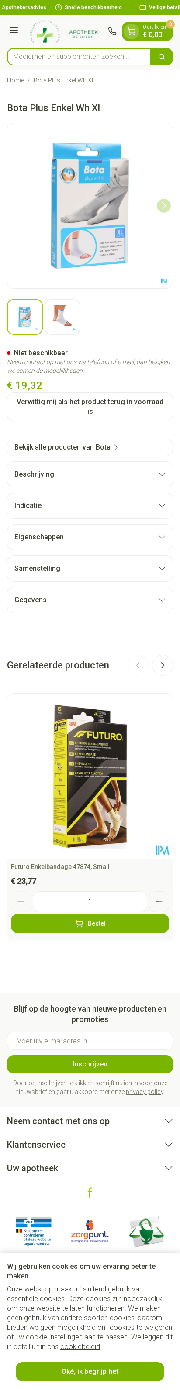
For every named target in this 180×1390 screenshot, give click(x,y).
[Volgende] (164, 206)
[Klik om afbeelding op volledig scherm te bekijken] (90, 205)
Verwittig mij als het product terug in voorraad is (90, 407)
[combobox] (79, 56)
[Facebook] (90, 1192)
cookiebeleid (80, 1346)
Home (15, 80)
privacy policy (144, 1091)
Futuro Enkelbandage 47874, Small (60, 866)
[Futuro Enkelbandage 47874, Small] (90, 776)
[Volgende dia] (162, 665)
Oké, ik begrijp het (90, 1371)
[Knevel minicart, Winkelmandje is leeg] (131, 31)
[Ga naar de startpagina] (64, 31)
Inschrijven (90, 1064)
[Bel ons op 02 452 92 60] (112, 31)
